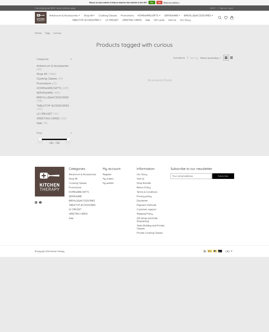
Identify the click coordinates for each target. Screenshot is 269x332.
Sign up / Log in (226, 8)
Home (38, 33)
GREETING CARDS (132, 20)
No (159, 3)
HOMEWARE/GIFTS (49, 88)
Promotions (127, 15)
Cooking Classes (108, 15)
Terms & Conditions (147, 191)
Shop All (42, 73)
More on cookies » (172, 3)
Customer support (146, 209)
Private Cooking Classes (150, 232)
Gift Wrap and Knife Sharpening (147, 220)
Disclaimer (142, 200)
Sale (147, 20)
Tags (47, 33)
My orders (108, 178)
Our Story (185, 20)
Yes (151, 3)
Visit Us (172, 20)
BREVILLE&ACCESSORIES (53, 97)
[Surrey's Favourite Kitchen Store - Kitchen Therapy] (41, 17)
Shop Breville (144, 183)
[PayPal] (210, 251)
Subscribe (223, 176)
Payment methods (146, 204)
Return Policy (144, 187)
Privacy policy (144, 196)
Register (107, 174)
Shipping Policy (145, 213)
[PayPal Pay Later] (215, 251)
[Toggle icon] (220, 18)
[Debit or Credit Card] (220, 251)
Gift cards (159, 20)
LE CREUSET (112, 20)
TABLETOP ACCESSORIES (53, 105)
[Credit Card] (205, 251)
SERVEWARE (45, 92)
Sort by (194, 57)
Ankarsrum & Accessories (52, 65)
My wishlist (108, 183)
